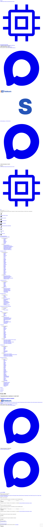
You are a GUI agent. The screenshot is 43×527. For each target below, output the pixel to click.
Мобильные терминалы (7, 248)
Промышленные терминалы (8, 245)
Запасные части (2, 233)
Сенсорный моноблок (7, 298)
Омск (29, 495)
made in (2, 492)
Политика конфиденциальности (5, 449)
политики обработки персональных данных (25, 511)
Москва (18, 495)
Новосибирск (26, 495)
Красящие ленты (6, 383)
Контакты (13, 45)
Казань (9, 495)
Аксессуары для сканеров (7, 342)
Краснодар (11, 495)
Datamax (5, 259)
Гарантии (10, 45)
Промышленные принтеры (7, 276)
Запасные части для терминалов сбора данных (10, 354)
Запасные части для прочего (8, 353)
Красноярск (14, 495)
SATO (4, 260)
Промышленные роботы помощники (5, 225)
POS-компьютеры (6, 301)
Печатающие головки (7, 382)
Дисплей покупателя (7, 302)
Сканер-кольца (6, 291)
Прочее (1, 228)
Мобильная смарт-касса (7, 319)
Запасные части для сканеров (8, 355)
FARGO (5, 374)
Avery (4, 377)
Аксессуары (2, 324)
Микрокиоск (5, 323)
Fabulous (5, 378)
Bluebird (5, 348)
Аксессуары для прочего (7, 340)
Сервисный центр (39, 402)
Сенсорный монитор (7, 304)
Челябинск (6, 496)
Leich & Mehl (5, 380)
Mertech (5, 240)
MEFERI (5, 253)
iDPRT (5, 261)
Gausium (5, 308)
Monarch (5, 372)
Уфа (4, 496)
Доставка (5, 45)
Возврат (13, 403)
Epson (4, 270)
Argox (4, 268)
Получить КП (9, 448)
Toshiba (5, 365)
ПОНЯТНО (2, 526)
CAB (4, 271)
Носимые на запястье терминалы (8, 246)
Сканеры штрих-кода (3, 220)
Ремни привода (6, 385)
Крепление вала (6, 384)
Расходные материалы (3, 357)
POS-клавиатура (6, 303)
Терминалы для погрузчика (8, 249)
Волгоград (1, 495)
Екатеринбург (6, 495)
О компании (2, 45)
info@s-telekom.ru (12, 47)
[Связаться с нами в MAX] (21, 163)
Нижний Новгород (21, 495)
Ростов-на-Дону (34, 495)
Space (4, 256)
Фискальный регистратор (7, 318)
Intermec (5, 269)
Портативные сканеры (7, 290)
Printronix (5, 262)
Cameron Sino (6, 350)
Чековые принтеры (6, 278)
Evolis (4, 273)
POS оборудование (3, 293)
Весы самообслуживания (7, 321)
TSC (4, 257)
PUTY (5, 272)
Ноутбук (5, 300)
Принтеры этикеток (3, 402)
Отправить (2, 501)
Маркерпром (5, 351)
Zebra (4, 239)
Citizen (5, 263)
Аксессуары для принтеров (8, 343)
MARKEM (5, 375)
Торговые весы (6, 322)
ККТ (4, 320)
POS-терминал (6, 299)
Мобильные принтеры (7, 277)
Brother (5, 367)
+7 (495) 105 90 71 (9, 404)
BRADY (5, 274)
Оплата (8, 45)
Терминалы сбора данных (4, 215)
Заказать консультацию (4, 448)
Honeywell (5, 241)
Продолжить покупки (3, 521)
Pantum (5, 266)
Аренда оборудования (34, 402)
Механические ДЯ (6, 317)
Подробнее (16, 524)
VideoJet (5, 370)
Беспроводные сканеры (7, 288)
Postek (4, 267)
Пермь (31, 495)
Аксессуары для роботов (7, 341)
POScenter (5, 264)
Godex (5, 258)
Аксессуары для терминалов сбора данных (10, 339)
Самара (38, 495)
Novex (5, 379)
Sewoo (5, 243)
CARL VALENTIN (6, 376)
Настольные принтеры (7, 275)
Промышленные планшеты (8, 247)
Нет (2, 515)
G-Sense (5, 242)
